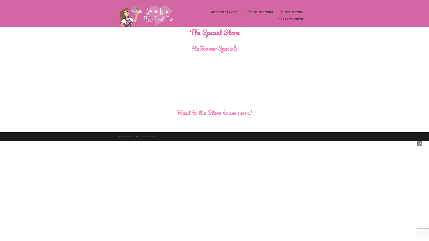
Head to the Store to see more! (214, 112)
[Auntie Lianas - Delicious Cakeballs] (149, 15)
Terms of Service (148, 137)
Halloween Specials (215, 48)
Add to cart (133, 123)
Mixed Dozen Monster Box (137, 101)
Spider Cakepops (197, 101)
